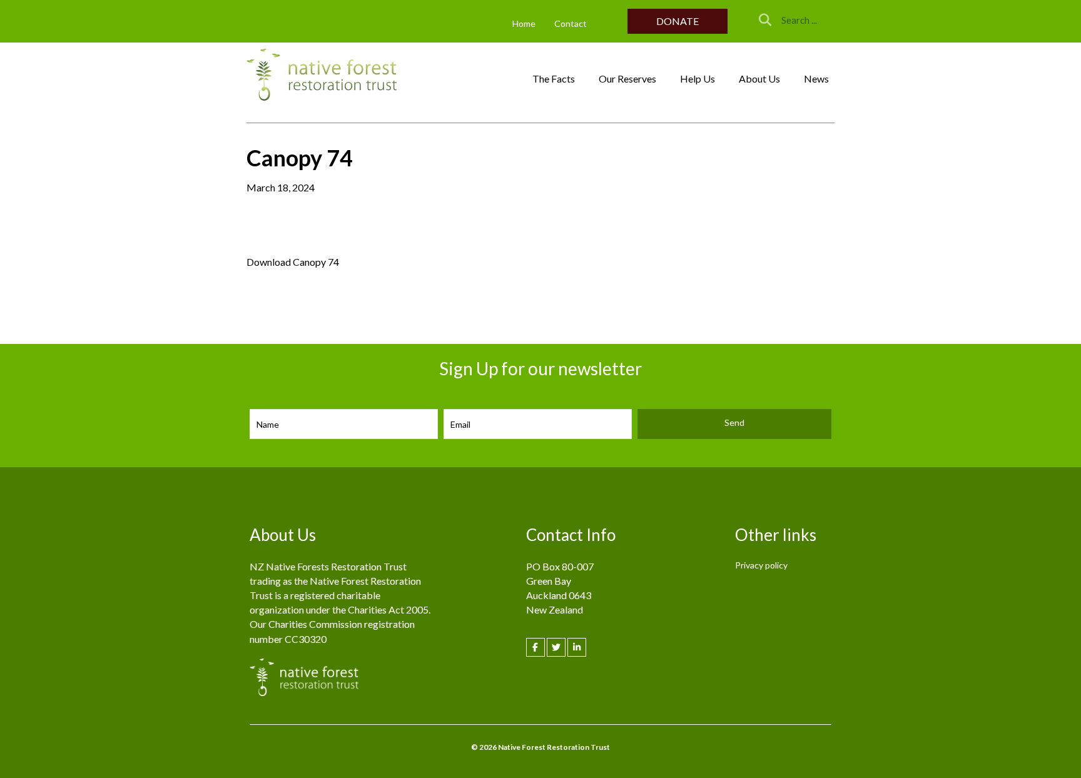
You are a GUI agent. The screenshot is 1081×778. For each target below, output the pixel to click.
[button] (677, 21)
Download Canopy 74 (292, 262)
